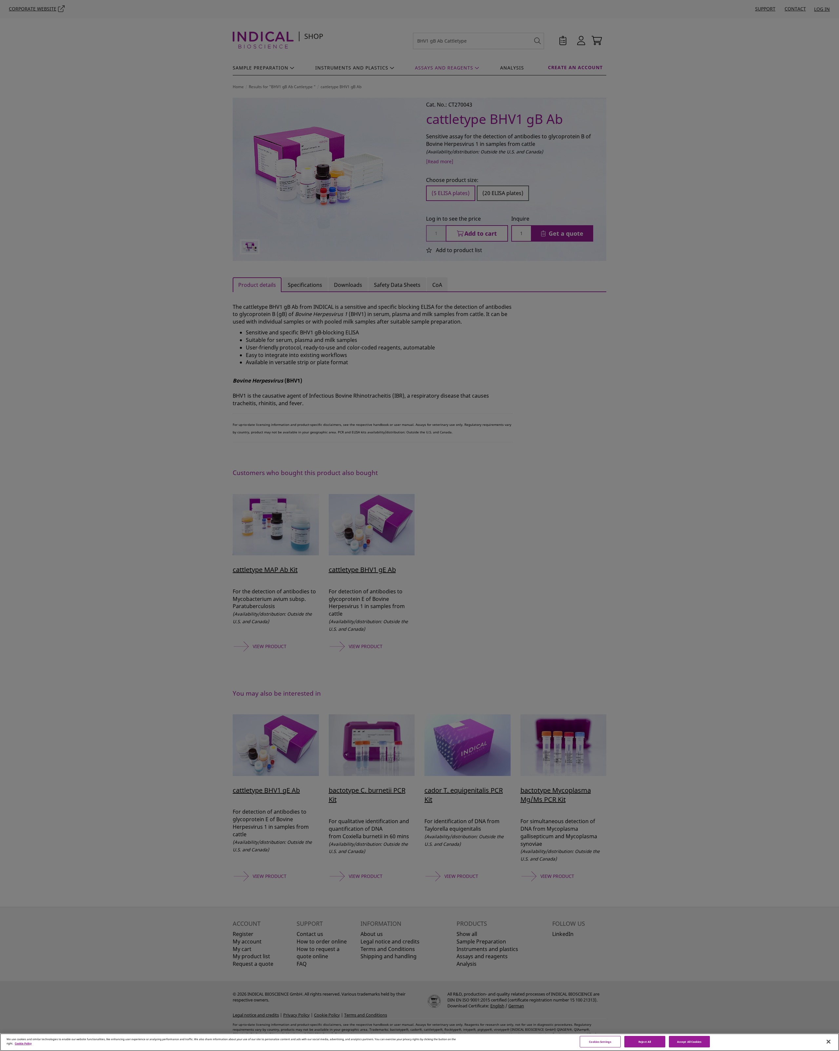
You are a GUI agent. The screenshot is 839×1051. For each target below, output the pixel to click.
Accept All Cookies (689, 1041)
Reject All (644, 1041)
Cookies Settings (600, 1041)
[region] (419, 1042)
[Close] (828, 1042)
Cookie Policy (23, 1043)
